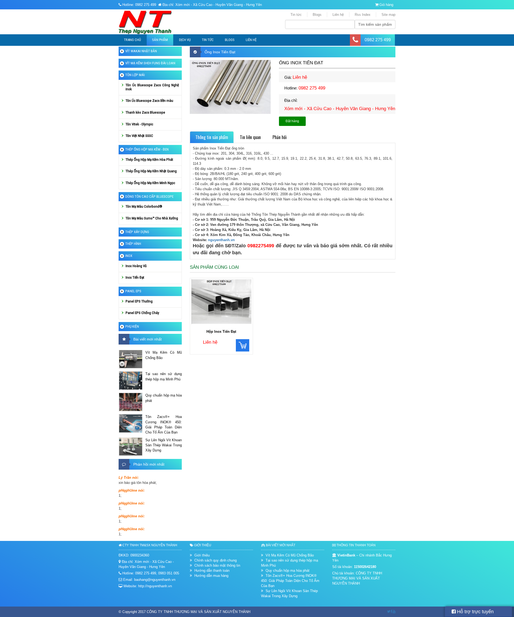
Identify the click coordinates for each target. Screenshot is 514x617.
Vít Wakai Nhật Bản (141, 51)
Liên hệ (338, 15)
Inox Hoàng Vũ (136, 266)
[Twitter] (388, 611)
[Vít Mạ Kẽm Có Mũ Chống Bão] (131, 359)
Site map (388, 15)
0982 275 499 (378, 40)
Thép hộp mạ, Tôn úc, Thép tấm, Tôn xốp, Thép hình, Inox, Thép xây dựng (154, 22)
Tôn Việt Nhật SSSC (139, 136)
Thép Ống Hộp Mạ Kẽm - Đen (147, 149)
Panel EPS (133, 291)
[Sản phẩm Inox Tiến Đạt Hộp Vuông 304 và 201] (221, 302)
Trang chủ (132, 40)
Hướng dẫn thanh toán (211, 571)
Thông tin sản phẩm (211, 137)
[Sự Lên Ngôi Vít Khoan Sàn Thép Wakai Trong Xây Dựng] (131, 446)
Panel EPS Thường (139, 301)
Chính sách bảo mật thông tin (217, 565)
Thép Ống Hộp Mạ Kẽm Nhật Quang (151, 171)
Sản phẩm (160, 40)
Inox (128, 256)
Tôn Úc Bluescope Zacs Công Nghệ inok (152, 87)
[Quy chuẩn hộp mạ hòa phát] (131, 402)
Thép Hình (133, 244)
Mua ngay (242, 345)
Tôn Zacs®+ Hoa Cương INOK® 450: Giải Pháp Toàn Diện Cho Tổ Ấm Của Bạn (163, 424)
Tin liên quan (250, 137)
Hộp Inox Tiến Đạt (221, 332)
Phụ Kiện (132, 326)
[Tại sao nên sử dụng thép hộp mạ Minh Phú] (131, 380)
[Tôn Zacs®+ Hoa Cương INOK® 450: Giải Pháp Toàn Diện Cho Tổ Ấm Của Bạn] (131, 423)
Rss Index (363, 15)
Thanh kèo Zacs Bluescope (145, 112)
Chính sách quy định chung (215, 560)
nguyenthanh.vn (221, 240)
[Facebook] (391, 611)
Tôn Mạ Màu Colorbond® (144, 206)
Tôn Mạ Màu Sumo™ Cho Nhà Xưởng (152, 218)
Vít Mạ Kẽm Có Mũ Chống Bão (163, 355)
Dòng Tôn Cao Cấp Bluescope (149, 197)
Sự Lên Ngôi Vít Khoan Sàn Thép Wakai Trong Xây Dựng (163, 445)
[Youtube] (393, 611)
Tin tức (296, 15)
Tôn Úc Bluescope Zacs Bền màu (149, 101)
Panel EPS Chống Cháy (142, 313)
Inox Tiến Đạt (135, 277)
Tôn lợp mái (135, 75)
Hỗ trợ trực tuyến (475, 611)
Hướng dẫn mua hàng (211, 576)
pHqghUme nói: (132, 490)
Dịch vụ (185, 40)
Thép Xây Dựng (137, 232)
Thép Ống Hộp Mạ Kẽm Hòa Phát (149, 160)
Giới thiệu (202, 555)
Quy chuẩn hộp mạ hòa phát (163, 397)
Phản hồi (280, 137)
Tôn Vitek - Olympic (139, 124)
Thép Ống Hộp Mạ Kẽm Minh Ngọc (150, 183)
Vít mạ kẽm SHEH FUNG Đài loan (150, 63)
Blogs (317, 15)
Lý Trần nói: (129, 478)
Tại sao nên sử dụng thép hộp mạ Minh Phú (163, 376)
